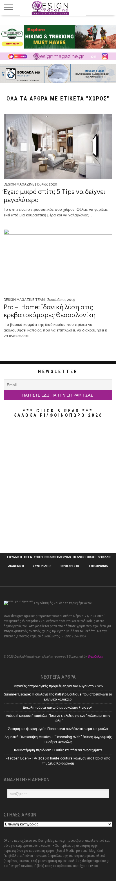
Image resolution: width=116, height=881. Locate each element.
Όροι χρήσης (70, 566)
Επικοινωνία (98, 566)
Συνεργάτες (42, 566)
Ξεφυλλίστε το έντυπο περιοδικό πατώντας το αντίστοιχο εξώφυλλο (58, 557)
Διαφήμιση (16, 566)
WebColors (95, 656)
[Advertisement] (58, 486)
